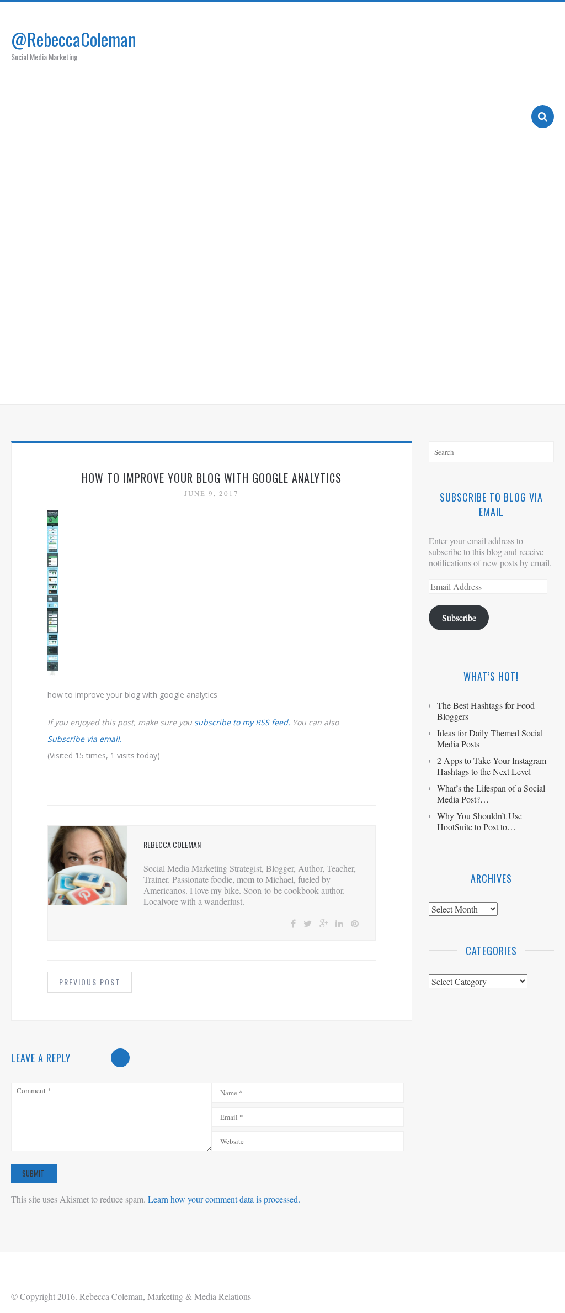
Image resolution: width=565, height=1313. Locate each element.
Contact (494, 382)
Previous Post (89, 982)
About (303, 382)
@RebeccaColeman (73, 39)
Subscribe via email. (84, 739)
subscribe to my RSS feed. (242, 722)
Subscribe (459, 617)
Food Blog (438, 382)
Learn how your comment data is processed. (224, 1199)
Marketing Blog (366, 382)
